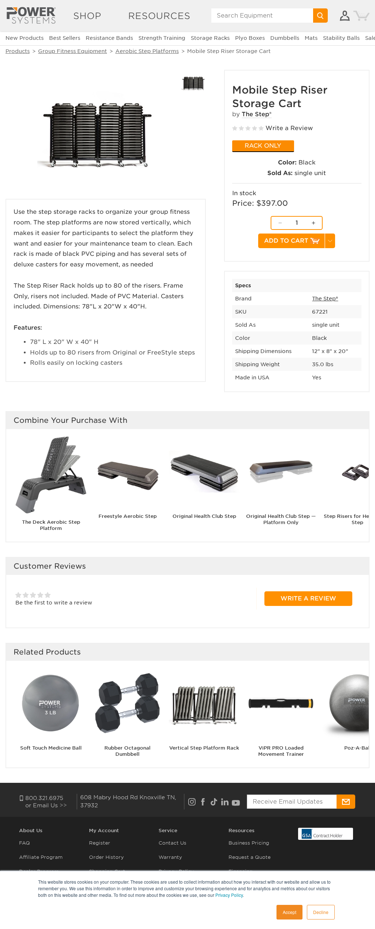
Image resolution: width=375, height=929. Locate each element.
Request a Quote (250, 857)
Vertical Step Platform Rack (204, 748)
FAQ (24, 843)
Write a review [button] (308, 598)
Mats (311, 38)
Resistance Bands (109, 38)
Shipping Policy (178, 899)
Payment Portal (108, 899)
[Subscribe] (346, 802)
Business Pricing (249, 843)
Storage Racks (210, 38)
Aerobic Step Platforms (147, 51)
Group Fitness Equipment (72, 51)
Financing (241, 871)
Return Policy (175, 885)
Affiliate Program (41, 857)
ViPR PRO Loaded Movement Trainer (281, 751)
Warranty (170, 857)
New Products (24, 38)
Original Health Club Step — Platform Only (281, 519)
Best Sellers (64, 38)
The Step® (257, 114)
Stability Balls (341, 38)
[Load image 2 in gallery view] (193, 82)
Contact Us (172, 843)
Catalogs (240, 885)
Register (99, 843)
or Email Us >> (46, 805)
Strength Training (161, 38)
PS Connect (103, 885)
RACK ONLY (263, 145)
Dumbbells (284, 38)
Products (17, 51)
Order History (106, 857)
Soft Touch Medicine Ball (51, 748)
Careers (28, 885)
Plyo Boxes (250, 38)
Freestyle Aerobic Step (128, 516)
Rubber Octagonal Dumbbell (127, 751)
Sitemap (29, 899)
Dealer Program (39, 871)
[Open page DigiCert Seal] (322, 833)
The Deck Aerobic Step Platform (51, 525)
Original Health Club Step (204, 516)
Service (168, 830)
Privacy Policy (176, 871)
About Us (30, 830)
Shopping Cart (107, 871)
